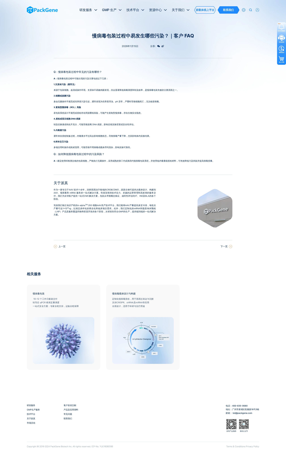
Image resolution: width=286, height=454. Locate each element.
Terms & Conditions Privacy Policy (242, 446)
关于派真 (31, 418)
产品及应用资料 (71, 409)
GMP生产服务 (33, 409)
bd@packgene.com (242, 413)
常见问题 (68, 414)
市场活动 (31, 423)
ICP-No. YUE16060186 (102, 446)
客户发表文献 (70, 405)
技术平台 (31, 414)
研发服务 (31, 405)
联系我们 (68, 418)
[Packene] (42, 10)
